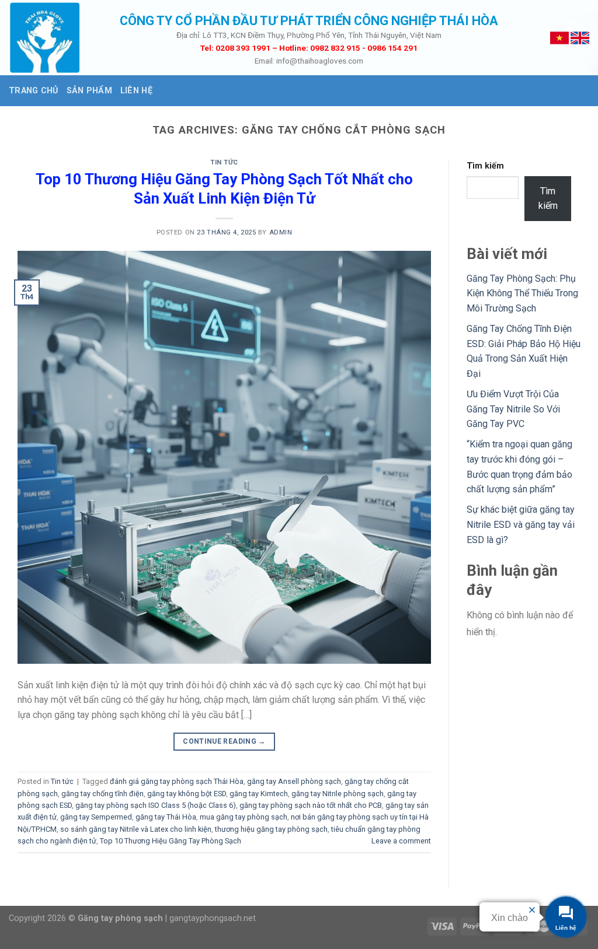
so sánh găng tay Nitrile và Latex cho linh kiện (135, 829)
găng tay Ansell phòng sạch (294, 781)
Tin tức (224, 162)
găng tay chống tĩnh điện (102, 793)
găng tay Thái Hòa (165, 817)
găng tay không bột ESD (186, 793)
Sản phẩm (89, 91)
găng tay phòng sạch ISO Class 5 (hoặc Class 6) (155, 805)
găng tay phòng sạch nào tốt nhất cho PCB (310, 805)
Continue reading (224, 741)
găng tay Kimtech (259, 793)
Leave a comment (401, 840)
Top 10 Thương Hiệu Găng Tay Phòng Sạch (170, 840)
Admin (281, 232)
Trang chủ (33, 91)
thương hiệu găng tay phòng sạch (271, 829)
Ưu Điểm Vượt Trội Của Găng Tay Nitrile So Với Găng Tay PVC (513, 408)
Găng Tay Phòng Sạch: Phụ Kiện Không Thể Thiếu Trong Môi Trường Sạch (522, 293)
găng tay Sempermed (96, 817)
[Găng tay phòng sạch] (55, 37)
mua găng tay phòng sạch (243, 817)
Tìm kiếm (485, 166)
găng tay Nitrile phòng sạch (337, 793)
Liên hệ (136, 91)
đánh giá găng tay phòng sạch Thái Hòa (177, 781)
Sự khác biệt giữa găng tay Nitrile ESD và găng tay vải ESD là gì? (521, 524)
